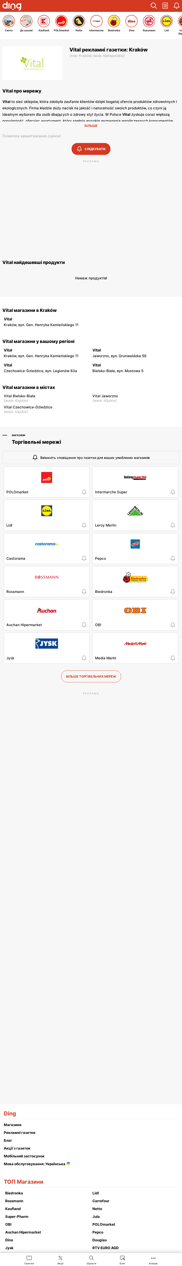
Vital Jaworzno (105, 396)
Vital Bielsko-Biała (19, 396)
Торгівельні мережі (36, 442)
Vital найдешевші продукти (33, 262)
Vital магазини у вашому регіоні (38, 341)
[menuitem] (29, 1260)
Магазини (18, 435)
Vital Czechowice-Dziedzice (28, 407)
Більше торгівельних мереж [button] (91, 676)
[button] (154, 6)
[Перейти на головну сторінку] (11, 7)
